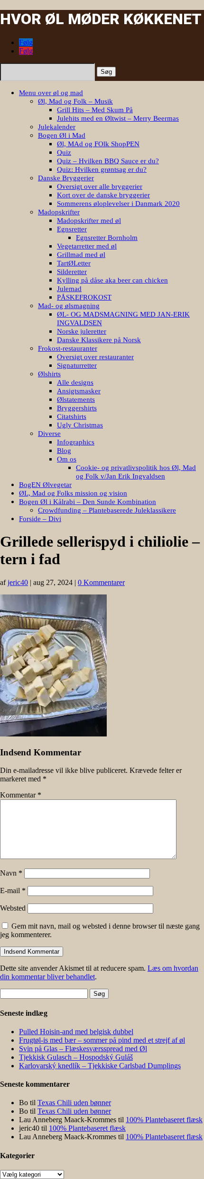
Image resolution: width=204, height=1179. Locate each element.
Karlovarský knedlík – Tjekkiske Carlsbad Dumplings (100, 1066)
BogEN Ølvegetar (45, 484)
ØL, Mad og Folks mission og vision (73, 493)
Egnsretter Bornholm (107, 237)
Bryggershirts (77, 408)
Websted (13, 908)
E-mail (13, 890)
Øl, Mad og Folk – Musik (75, 101)
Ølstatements (76, 399)
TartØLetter (74, 263)
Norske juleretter (81, 331)
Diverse (49, 433)
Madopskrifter (59, 212)
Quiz (64, 152)
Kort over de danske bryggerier (103, 195)
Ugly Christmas (80, 425)
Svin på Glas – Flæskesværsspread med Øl (83, 1049)
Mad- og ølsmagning (69, 306)
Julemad (69, 289)
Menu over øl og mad (51, 93)
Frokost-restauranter (67, 348)
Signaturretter (77, 365)
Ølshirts (49, 374)
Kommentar (20, 795)
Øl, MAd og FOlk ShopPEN (98, 144)
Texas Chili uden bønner (74, 1103)
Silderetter (72, 271)
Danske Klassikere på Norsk (99, 340)
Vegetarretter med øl (87, 246)
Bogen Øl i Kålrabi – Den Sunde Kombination (87, 501)
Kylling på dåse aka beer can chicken (112, 280)
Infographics (75, 442)
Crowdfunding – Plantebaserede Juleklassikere (107, 510)
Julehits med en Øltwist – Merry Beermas (118, 118)
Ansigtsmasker (79, 391)
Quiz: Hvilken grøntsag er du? (102, 169)
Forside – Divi (40, 519)
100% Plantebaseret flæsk (164, 1120)
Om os (66, 459)
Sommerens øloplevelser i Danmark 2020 (118, 203)
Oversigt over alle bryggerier (99, 186)
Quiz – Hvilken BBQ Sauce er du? (108, 161)
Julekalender (56, 127)
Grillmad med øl (81, 254)
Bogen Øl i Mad (61, 135)
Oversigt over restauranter (95, 357)
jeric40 (18, 582)
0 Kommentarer (101, 582)
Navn (11, 873)
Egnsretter (72, 229)
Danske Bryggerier (66, 178)
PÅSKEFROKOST (84, 297)
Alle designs (75, 382)
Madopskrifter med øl (89, 220)
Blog (64, 450)
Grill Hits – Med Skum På (95, 110)
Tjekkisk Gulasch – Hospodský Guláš (76, 1057)
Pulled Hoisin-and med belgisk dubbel (76, 1032)
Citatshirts (71, 416)
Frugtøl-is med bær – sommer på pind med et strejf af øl (102, 1040)
